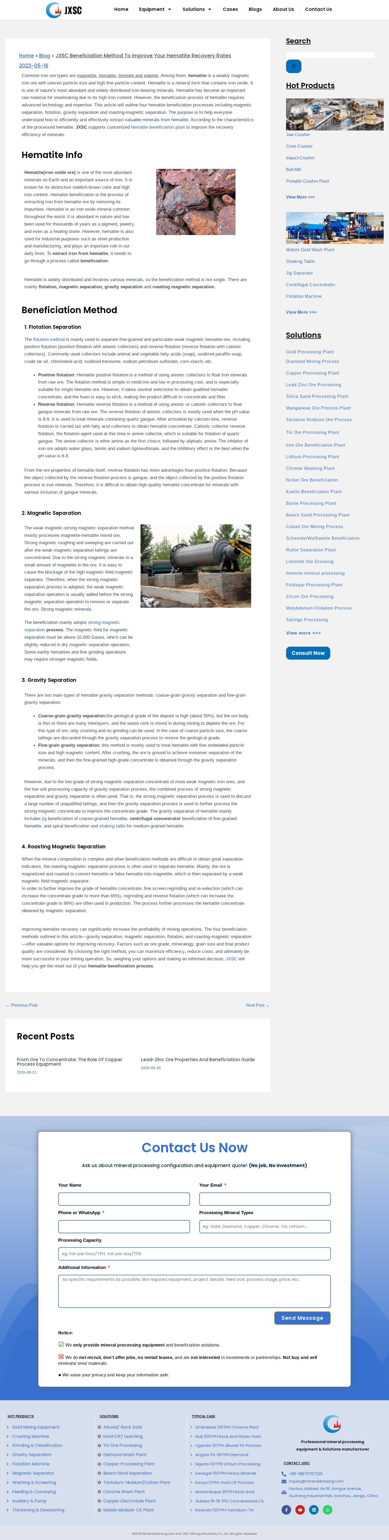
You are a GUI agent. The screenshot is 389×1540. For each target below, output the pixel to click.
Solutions (194, 9)
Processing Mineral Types (226, 1212)
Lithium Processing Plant (312, 456)
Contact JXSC (297, 1463)
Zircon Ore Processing (310, 596)
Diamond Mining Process (312, 361)
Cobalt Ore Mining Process (314, 526)
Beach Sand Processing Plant (318, 515)
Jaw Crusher (298, 134)
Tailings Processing (307, 620)
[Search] (293, 66)
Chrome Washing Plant (310, 468)
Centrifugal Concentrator (310, 284)
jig (44, 818)
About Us (283, 9)
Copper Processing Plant (312, 373)
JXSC (231, 958)
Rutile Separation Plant (311, 550)
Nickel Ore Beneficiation (312, 480)
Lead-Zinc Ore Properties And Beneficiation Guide (198, 1059)
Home (121, 9)
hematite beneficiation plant (158, 127)
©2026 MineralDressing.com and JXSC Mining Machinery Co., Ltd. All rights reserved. (194, 1534)
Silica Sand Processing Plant (317, 396)
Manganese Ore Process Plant (318, 408)
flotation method (49, 339)
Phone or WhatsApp (80, 1212)
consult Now (308, 653)
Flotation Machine (304, 296)
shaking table (112, 825)
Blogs (255, 9)
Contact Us (318, 9)
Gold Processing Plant (310, 352)
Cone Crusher (299, 146)
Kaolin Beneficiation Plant (314, 491)
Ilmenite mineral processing (315, 573)
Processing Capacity (79, 1240)
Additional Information (82, 1267)
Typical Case (203, 1416)
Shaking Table (300, 261)
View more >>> (303, 633)
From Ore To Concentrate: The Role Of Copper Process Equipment (69, 1061)
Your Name (69, 1185)
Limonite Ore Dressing (310, 561)
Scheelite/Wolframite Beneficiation (323, 538)
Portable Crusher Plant (307, 181)
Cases (230, 9)
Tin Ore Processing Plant (312, 432)
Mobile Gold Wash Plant (310, 249)
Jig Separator (299, 273)
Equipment (152, 9)
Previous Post (21, 1005)
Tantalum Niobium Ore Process (319, 419)
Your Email (211, 1185)
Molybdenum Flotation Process (319, 608)
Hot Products (21, 1416)
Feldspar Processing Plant (314, 585)
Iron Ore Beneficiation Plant (315, 445)
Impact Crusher (300, 158)
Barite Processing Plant (311, 503)
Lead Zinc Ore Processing (313, 384)
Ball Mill (293, 169)
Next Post (258, 1005)
